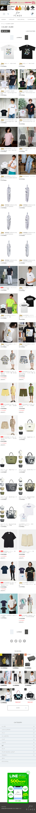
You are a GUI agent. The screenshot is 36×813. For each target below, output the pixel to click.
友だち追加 (18, 801)
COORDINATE (31, 19)
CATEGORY (11, 19)
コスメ (3, 758)
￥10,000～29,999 (10, 23)
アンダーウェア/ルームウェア (8, 752)
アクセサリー (4, 755)
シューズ (4, 742)
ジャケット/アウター (6, 729)
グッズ (3, 748)
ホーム (2, 23)
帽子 (3, 745)
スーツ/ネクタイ (5, 736)
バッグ (3, 739)
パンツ (3, 733)
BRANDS (4, 19)
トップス (4, 726)
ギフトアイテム (5, 761)
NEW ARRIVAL (21, 19)
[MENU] (4, 14)
